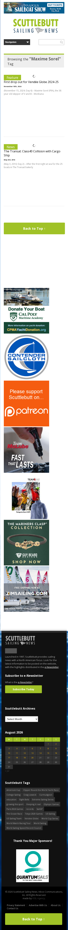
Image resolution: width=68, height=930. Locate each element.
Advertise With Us (38, 905)
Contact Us (12, 908)
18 (17, 757)
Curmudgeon (45, 794)
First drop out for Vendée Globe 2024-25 (31, 82)
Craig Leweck (30, 794)
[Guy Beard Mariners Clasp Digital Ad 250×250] (26, 564)
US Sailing (50, 813)
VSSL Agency (38, 898)
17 (9, 757)
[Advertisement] (26, 264)
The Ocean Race (14, 813)
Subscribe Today (23, 689)
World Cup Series (50, 818)
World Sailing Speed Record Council (24, 828)
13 (32, 753)
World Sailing (40, 823)
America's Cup (13, 790)
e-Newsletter (52, 667)
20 (32, 757)
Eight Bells (24, 799)
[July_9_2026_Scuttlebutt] (26, 332)
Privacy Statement (16, 905)
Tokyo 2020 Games (34, 813)
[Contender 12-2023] (26, 379)
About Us (55, 905)
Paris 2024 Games (15, 809)
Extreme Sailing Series (42, 799)
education (11, 799)
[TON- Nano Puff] (26, 518)
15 (48, 753)
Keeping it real (33, 804)
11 (17, 753)
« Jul (7, 770)
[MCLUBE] (26, 471)
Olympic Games (51, 804)
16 (56, 753)
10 (9, 753)
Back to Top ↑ (34, 228)
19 (25, 757)
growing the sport (15, 804)
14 (40, 753)
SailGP (40, 809)
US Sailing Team (14, 818)
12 (25, 753)
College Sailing (13, 794)
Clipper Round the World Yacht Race (41, 790)
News (11, 147)
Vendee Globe (31, 818)
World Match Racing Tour (19, 823)
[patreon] (26, 425)
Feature (12, 77)
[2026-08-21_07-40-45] (34, 12)
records (30, 809)
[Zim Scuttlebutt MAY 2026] (26, 611)
